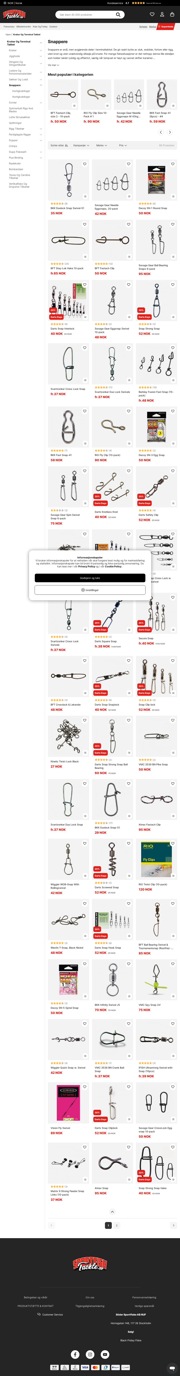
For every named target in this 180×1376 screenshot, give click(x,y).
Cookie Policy (113, 566)
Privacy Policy (86, 566)
